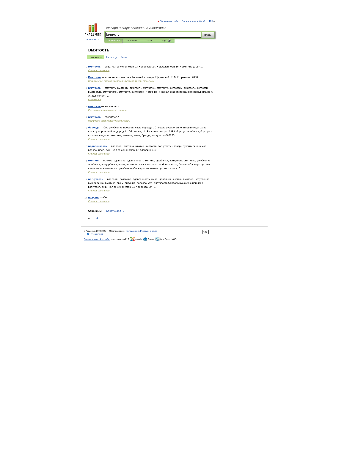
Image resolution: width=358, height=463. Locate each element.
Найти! (208, 34)
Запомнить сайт (169, 21)
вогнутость (95, 178)
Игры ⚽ (166, 40)
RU (211, 21)
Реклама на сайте (148, 231)
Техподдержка (132, 231)
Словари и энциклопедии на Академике (135, 28)
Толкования (113, 40)
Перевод (111, 57)
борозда (93, 127)
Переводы (131, 40)
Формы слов (94, 99)
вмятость (94, 66)
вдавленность (97, 145)
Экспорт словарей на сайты (97, 239)
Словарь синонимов (98, 70)
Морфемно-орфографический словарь (109, 120)
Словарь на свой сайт (194, 21)
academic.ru (93, 39)
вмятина (93, 160)
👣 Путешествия (95, 234)
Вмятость (94, 77)
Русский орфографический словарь (107, 110)
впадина (93, 197)
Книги (148, 40)
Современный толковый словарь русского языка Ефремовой (121, 81)
